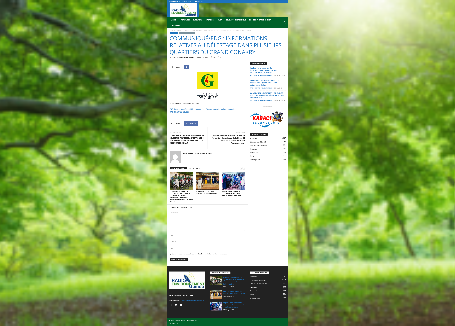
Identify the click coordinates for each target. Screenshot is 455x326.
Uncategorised (255, 160)
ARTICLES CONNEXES (178, 168)
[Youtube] (181, 305)
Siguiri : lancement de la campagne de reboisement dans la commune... (233, 305)
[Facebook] (171, 305)
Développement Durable (236, 20)
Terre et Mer (176, 25)
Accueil (174, 20)
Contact (199, 2)
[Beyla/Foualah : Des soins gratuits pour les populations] (207, 181)
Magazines (210, 20)
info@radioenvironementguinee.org (193, 300)
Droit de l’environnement (260, 20)
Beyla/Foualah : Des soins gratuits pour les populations (206, 192)
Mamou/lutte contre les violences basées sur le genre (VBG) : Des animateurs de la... (265, 82)
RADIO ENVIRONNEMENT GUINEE (183, 57)
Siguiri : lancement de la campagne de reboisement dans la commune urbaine (232, 193)
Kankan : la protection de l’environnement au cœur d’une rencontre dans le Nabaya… (263, 70)
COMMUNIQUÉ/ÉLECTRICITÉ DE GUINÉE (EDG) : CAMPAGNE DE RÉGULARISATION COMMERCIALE (267, 95)
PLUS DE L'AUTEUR (195, 168)
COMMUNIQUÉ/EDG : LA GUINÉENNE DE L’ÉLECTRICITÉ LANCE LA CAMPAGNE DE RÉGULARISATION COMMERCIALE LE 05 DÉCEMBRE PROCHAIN (187, 139)
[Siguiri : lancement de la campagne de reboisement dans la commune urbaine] (233, 181)
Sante (220, 20)
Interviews (197, 20)
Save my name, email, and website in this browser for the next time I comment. (199, 254)
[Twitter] (176, 305)
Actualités (185, 20)
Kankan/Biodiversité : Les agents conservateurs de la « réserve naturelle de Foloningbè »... (233, 280)
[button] (284, 22)
